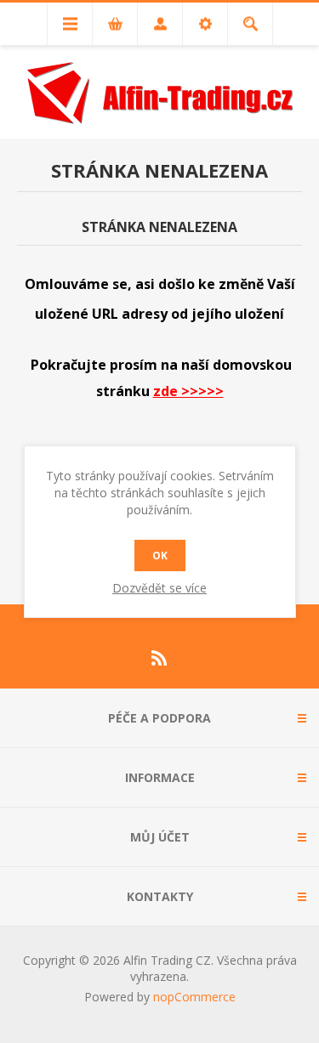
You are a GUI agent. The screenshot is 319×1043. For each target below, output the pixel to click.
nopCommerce (194, 997)
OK (160, 555)
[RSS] (160, 658)
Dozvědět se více (159, 588)
